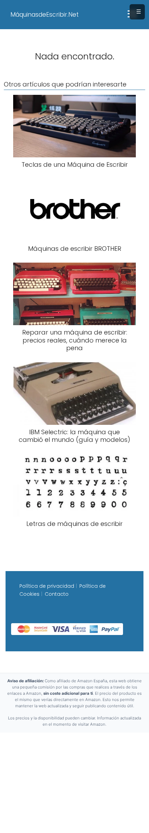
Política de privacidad (46, 586)
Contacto (57, 594)
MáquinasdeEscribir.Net (44, 14)
